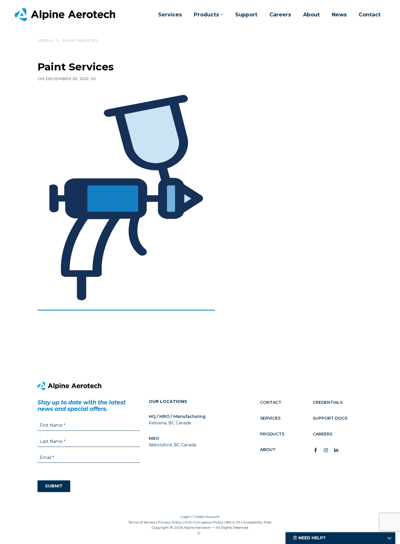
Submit (54, 486)
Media (45, 40)
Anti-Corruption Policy (203, 522)
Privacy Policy (170, 522)
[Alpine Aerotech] (65, 15)
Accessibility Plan (257, 522)
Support (246, 14)
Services (170, 14)
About (311, 14)
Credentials (328, 402)
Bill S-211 (233, 522)
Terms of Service (141, 522)
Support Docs (330, 418)
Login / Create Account (200, 516)
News (339, 14)
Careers (280, 14)
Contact (370, 14)
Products (206, 14)
